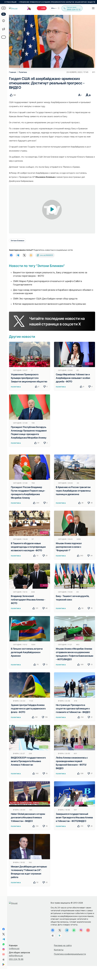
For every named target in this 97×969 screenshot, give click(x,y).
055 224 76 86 (16, 959)
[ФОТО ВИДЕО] (74, 628)
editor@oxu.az (16, 955)
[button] (58, 8)
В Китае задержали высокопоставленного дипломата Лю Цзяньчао (49, 304)
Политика (16, 387)
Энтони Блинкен (17, 240)
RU (4, 14)
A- (80, 95)
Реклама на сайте (63, 945)
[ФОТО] (74, 354)
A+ (88, 95)
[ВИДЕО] (74, 684)
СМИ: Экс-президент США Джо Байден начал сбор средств (45, 298)
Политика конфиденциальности (70, 954)
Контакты (58, 949)
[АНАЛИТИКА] (74, 576)
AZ (4, 8)
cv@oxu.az (14, 948)
